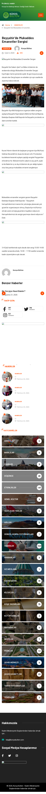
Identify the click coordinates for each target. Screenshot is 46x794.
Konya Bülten (26, 48)
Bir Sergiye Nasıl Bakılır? (13, 291)
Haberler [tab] (10, 366)
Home (7, 25)
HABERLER (18, 25)
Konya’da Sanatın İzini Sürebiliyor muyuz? (27, 7)
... (15, 376)
